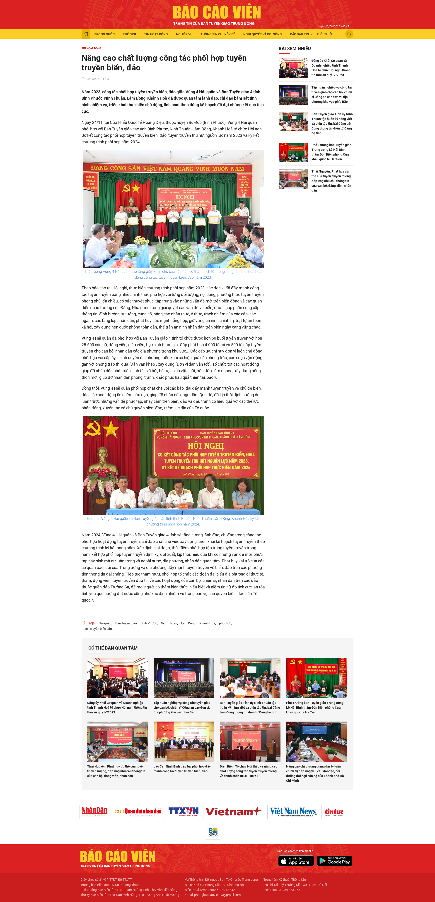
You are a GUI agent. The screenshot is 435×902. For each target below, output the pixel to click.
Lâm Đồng (188, 623)
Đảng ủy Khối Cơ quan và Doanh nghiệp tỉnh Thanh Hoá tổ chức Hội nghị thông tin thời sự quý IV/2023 (331, 68)
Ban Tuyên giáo (126, 623)
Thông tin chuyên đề (218, 34)
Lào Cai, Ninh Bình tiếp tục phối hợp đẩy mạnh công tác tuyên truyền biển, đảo (182, 769)
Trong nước (104, 34)
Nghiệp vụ (184, 34)
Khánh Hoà (207, 623)
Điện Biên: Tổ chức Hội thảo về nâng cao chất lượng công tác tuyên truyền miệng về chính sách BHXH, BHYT (248, 771)
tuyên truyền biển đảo (97, 629)
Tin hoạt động (156, 34)
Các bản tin (299, 34)
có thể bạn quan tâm (113, 648)
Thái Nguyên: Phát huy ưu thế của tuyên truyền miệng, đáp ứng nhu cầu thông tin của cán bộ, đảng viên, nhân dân (331, 181)
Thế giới (129, 34)
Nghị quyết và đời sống (262, 34)
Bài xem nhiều (295, 48)
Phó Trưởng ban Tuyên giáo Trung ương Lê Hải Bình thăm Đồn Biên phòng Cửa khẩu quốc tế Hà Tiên (331, 152)
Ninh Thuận (169, 623)
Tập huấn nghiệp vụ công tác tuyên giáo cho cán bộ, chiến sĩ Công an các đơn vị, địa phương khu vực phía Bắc (332, 94)
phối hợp (225, 623)
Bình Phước (149, 623)
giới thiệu (325, 34)
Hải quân (105, 623)
